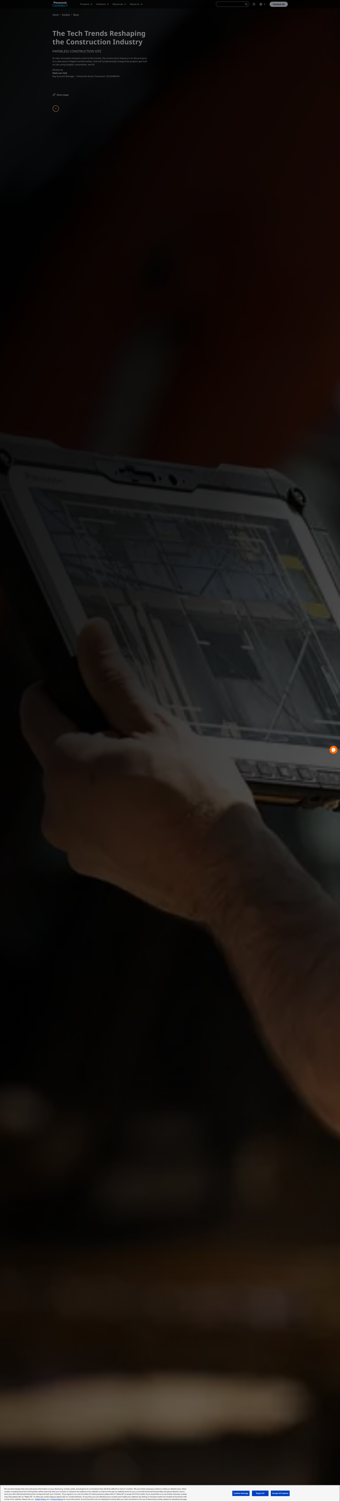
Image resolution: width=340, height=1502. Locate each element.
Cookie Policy (40, 1499)
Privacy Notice (57, 1499)
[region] (170, 1493)
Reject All (260, 1493)
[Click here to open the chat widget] (333, 750)
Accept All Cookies (280, 1493)
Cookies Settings (241, 1493)
